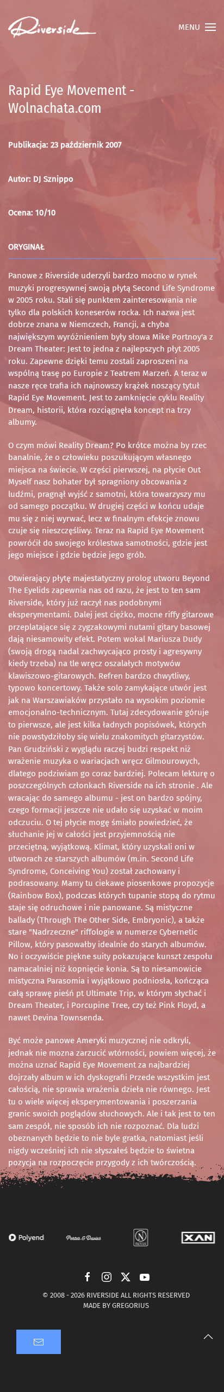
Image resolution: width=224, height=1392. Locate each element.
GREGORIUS (130, 1305)
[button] (197, 27)
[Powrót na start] (52, 27)
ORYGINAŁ (26, 247)
